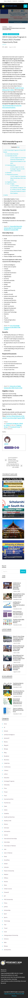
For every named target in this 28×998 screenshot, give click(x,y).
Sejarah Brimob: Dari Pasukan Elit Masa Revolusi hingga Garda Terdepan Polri (18, 658)
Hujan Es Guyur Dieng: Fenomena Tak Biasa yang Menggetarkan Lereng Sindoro (18, 638)
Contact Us (14, 1)
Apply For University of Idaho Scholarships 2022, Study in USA (18, 178)
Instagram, (15, 423)
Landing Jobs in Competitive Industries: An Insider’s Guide (19, 604)
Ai (4, 727)
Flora (5, 788)
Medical (6, 874)
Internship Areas (10, 165)
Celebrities (7, 763)
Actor (5, 724)
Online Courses (8, 888)
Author (5, 195)
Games (5, 810)
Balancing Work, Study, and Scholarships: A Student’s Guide (19, 595)
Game (5, 806)
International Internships (10, 838)
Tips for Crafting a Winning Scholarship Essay (18, 710)
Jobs (5, 849)
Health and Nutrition (9, 817)
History (6, 824)
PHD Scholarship (8, 899)
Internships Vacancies (11, 154)
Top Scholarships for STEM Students (18, 684)
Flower (6, 792)
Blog (10, 26)
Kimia (5, 856)
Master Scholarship (9, 870)
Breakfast (6, 756)
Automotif (6, 738)
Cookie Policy (21, 1)
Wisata (6, 946)
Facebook (9, 423)
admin (6, 47)
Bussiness (6, 759)
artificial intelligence (9, 734)
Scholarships (7, 910)
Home (5, 1)
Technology (7, 921)
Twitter (7, 425)
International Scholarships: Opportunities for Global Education (17, 701)
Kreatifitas (7, 860)
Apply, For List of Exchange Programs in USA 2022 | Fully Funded (17, 168)
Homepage (4, 26)
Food (5, 795)
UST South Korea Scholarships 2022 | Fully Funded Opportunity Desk (13, 511)
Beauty (6, 741)
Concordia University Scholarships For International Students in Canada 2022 (13, 227)
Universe (6, 939)
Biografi (6, 745)
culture (6, 774)
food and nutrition (8, 799)
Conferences (7, 767)
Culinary (6, 770)
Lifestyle (6, 867)
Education (6, 777)
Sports (5, 917)
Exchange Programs (13, 34)
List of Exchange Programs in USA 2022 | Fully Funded (12, 327)
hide (18, 147)
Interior (6, 835)
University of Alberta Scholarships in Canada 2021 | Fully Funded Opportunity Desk (13, 552)
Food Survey (7, 802)
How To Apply (10, 183)
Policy (5, 903)
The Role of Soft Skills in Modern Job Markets (18, 621)
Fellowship (6, 784)
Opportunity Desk (9, 993)
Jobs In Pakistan (8, 853)
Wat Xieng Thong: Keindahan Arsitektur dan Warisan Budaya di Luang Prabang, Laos (13, 531)
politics (6, 906)
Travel (5, 928)
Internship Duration (11, 155)
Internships (7, 842)
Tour (5, 924)
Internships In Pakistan (10, 845)
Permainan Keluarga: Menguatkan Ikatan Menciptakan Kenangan (18, 667)
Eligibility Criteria (10, 182)
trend (5, 931)
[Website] (18, 447)
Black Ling (6, 536)
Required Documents (11, 174)
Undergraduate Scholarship (11, 935)
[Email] (15, 447)
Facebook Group (15, 427)
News (5, 885)
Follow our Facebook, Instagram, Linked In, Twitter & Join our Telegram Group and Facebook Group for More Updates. (18, 189)
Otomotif (6, 892)
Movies (6, 881)
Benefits (8, 172)
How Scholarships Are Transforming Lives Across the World (18, 692)
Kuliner (6, 863)
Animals (6, 731)
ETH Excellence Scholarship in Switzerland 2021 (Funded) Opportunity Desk (13, 490)
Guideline (6, 813)
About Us (9, 1)
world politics (7, 949)
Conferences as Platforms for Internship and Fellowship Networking (17, 586)
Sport (5, 913)
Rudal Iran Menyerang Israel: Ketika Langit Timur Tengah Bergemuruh (18, 648)
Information (7, 831)
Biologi (6, 749)
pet (5, 896)
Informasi (6, 827)
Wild (5, 942)
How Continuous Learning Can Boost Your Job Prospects (18, 613)
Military (6, 878)
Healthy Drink (7, 820)
